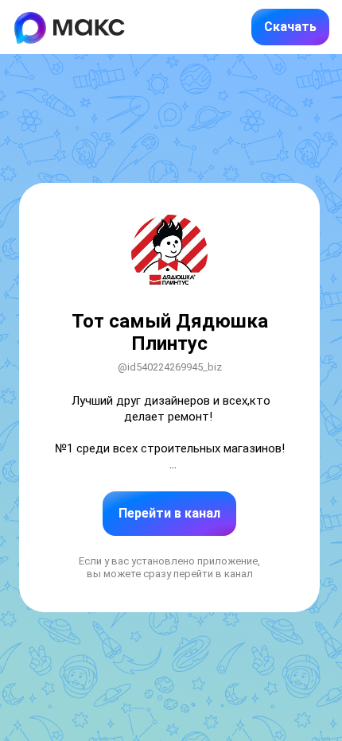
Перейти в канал (169, 513)
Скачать (290, 26)
